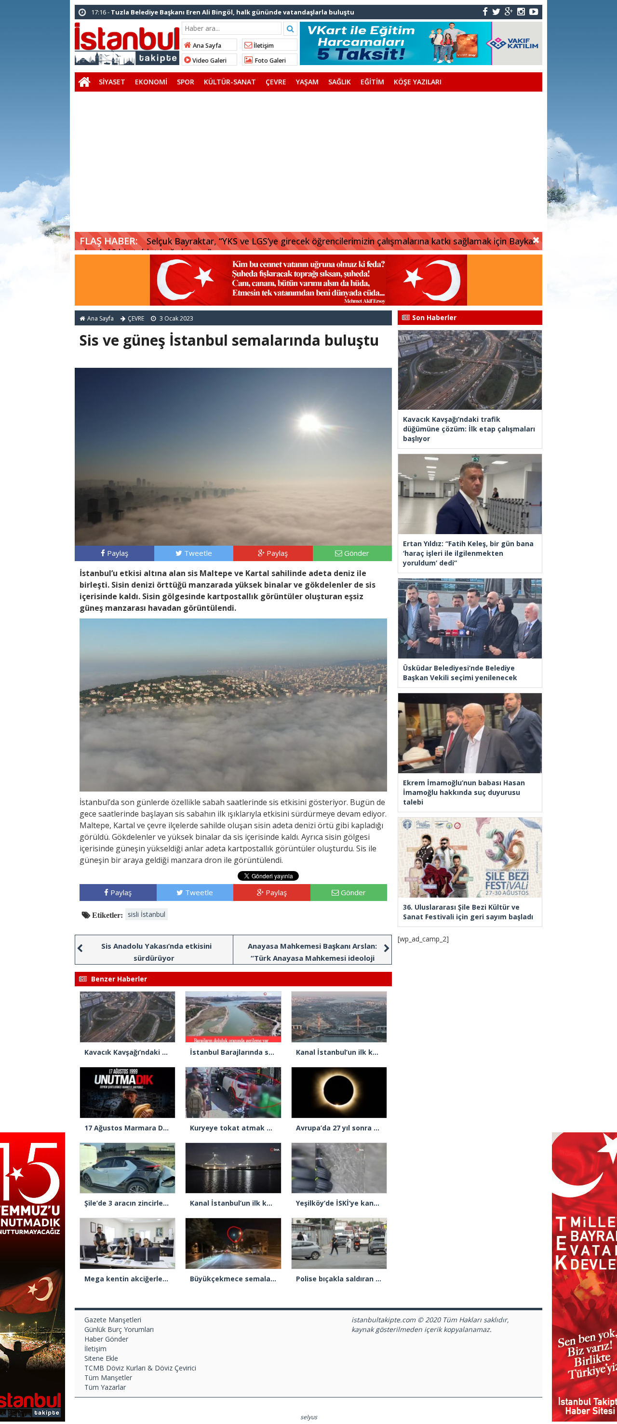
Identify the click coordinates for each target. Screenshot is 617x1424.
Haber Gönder (106, 1338)
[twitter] (496, 11)
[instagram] (521, 11)
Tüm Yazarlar (105, 1387)
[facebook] (485, 11)
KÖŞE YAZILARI (418, 81)
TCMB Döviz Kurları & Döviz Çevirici (140, 1367)
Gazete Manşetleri (112, 1319)
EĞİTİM (372, 81)
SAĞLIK (339, 81)
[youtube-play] (533, 11)
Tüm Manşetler (108, 1377)
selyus (308, 1417)
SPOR (185, 81)
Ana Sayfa (206, 45)
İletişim (263, 45)
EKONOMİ (151, 81)
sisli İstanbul (146, 914)
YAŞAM (307, 81)
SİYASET (112, 81)
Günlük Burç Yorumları (119, 1329)
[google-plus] (509, 11)
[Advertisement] (308, 163)
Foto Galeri (269, 60)
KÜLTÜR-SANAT (230, 81)
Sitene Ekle (101, 1358)
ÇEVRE (276, 81)
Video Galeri (209, 60)
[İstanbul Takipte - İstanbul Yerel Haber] (127, 42)
